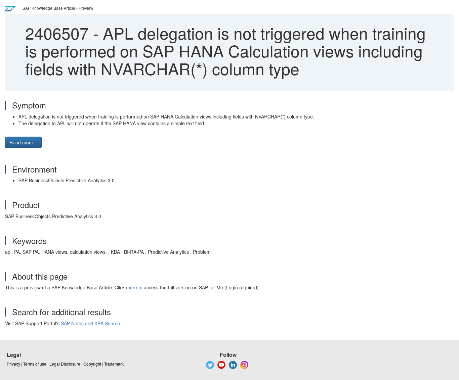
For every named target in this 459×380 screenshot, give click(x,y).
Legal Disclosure (64, 364)
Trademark (114, 364)
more (131, 287)
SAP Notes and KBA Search (90, 323)
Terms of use (34, 364)
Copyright (92, 364)
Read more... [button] (23, 142)
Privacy (13, 364)
